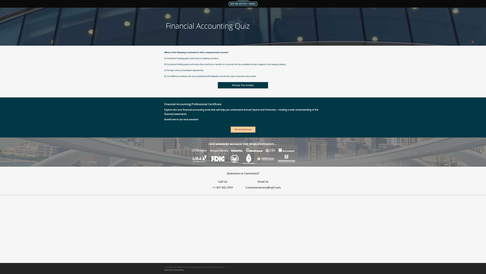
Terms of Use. (169, 270)
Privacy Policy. (179, 270)
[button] (243, 85)
